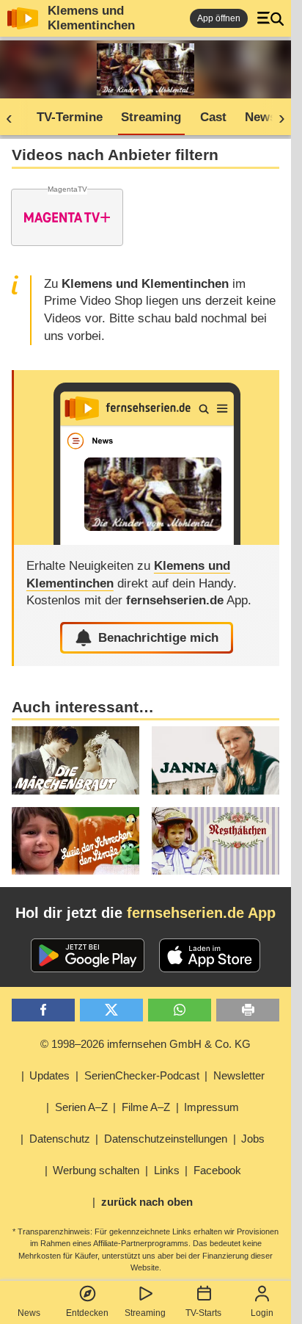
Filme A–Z (146, 1107)
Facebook (217, 1170)
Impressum (211, 1107)
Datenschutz (59, 1138)
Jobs (253, 1138)
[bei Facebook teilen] (43, 1010)
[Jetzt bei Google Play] (87, 955)
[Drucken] (247, 1010)
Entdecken (87, 1313)
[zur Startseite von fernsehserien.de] (22, 18)
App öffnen (218, 18)
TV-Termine (70, 117)
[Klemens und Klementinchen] (146, 457)
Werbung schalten (96, 1170)
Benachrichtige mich (158, 638)
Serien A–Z (81, 1107)
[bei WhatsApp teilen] (179, 1010)
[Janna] (215, 760)
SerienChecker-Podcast (141, 1075)
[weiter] (277, 117)
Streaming (145, 1313)
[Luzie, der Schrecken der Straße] (75, 841)
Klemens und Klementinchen (91, 18)
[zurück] (14, 117)
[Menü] (270, 18)
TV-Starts (203, 1313)
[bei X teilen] (111, 1010)
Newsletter (239, 1075)
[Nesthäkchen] (215, 841)
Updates (49, 1075)
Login (262, 1313)
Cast (213, 117)
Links (167, 1170)
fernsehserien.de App (201, 913)
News (29, 1313)
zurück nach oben (147, 1201)
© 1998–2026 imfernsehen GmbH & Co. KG (145, 1044)
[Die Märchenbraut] (75, 760)
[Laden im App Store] (209, 955)
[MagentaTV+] (67, 217)
